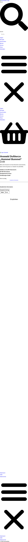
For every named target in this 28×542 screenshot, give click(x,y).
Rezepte (2, 39)
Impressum (2, 472)
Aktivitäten (2, 49)
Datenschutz (3, 476)
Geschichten (3, 41)
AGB (1, 474)
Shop (1, 47)
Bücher (1, 43)
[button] (14, 78)
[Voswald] (4, 152)
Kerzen (1, 45)
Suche (1, 2)
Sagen (1, 37)
